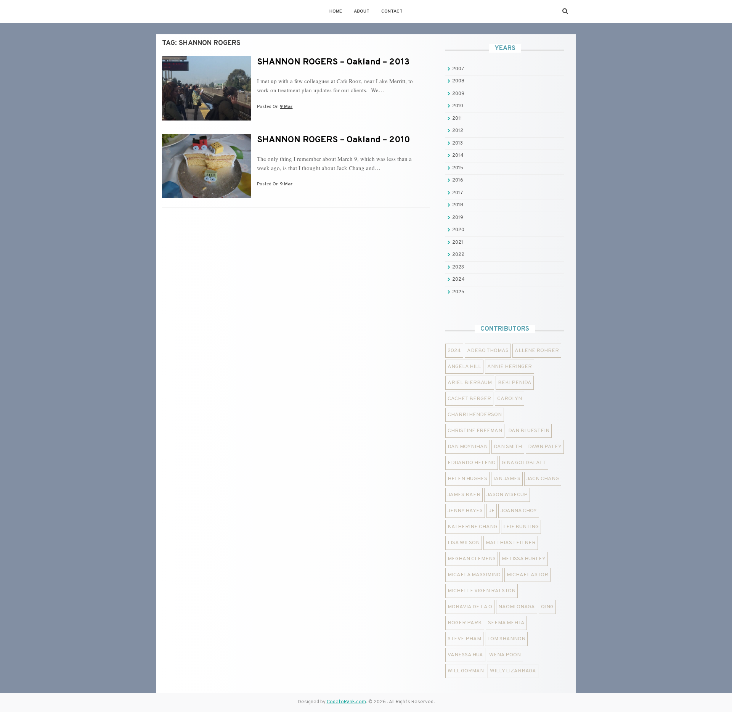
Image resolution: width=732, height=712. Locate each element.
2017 (457, 193)
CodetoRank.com (346, 702)
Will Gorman (466, 671)
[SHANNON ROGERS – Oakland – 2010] (206, 196)
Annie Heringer (509, 366)
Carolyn (509, 398)
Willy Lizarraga (513, 671)
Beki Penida (514, 382)
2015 (457, 168)
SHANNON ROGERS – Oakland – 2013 (333, 62)
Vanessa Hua (465, 655)
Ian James (506, 479)
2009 (458, 94)
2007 (458, 69)
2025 (458, 292)
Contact (392, 11)
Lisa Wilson (464, 543)
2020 (458, 230)
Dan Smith (508, 447)
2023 (458, 267)
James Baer (464, 495)
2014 (458, 156)
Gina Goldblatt (524, 463)
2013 (457, 143)
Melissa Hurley (524, 559)
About (361, 11)
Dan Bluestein (528, 431)
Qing (547, 607)
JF (491, 511)
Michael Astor (527, 575)
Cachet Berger (469, 398)
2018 (457, 205)
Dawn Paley (545, 447)
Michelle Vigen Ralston (481, 591)
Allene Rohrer (537, 350)
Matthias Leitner (511, 543)
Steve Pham (464, 639)
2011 (457, 119)
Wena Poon (505, 655)
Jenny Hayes (465, 511)
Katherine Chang (472, 527)
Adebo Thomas (488, 350)
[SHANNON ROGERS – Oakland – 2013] (206, 119)
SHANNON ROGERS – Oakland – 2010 (333, 140)
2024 (458, 279)
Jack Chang (543, 479)
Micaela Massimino (474, 575)
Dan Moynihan (468, 447)
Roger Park (465, 623)
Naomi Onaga (516, 607)
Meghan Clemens (472, 559)
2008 (458, 81)
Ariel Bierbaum (470, 382)
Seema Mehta (506, 623)
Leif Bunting (521, 527)
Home (335, 11)
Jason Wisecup (507, 495)
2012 (457, 131)
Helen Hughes (467, 479)
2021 (457, 242)
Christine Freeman (475, 431)
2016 (457, 180)
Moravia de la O (470, 607)
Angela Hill (464, 366)
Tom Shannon (506, 639)
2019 (457, 218)
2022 (458, 255)
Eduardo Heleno (472, 463)
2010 (457, 106)
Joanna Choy (519, 511)
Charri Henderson (475, 414)
